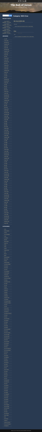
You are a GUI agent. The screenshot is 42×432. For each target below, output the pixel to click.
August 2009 (6, 119)
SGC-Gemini (6, 360)
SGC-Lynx (5, 376)
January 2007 (6, 172)
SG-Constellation (23, 36)
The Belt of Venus (21, 5)
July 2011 (5, 84)
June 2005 (5, 205)
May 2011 (5, 86)
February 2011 (6, 91)
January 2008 (6, 151)
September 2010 (6, 100)
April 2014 (5, 56)
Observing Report (6, 257)
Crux (15, 31)
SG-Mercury (6, 288)
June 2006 (5, 184)
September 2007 (6, 158)
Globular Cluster (6, 250)
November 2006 (6, 175)
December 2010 (6, 95)
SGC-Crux (27, 26)
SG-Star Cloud (6, 308)
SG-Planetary (6, 299)
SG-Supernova (6, 311)
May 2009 (5, 123)
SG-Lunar (5, 285)
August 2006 (6, 181)
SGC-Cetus (6, 346)
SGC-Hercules (6, 362)
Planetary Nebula (6, 262)
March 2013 (6, 63)
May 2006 (5, 186)
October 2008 (6, 135)
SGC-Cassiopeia (6, 341)
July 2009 (5, 121)
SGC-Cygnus (6, 355)
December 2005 (6, 195)
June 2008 (5, 142)
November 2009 (6, 114)
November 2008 (6, 133)
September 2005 (6, 200)
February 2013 (6, 65)
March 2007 (6, 168)
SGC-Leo (5, 367)
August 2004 (6, 223)
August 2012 (6, 72)
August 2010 (6, 102)
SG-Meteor (5, 292)
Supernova (5, 420)
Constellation (19, 36)
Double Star (19, 26)
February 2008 (6, 149)
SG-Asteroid (6, 267)
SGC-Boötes (6, 327)
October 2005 (6, 198)
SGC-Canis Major (6, 334)
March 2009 (6, 126)
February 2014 (6, 58)
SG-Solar (5, 306)
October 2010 (6, 98)
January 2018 (6, 40)
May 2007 (5, 165)
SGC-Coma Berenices (7, 348)
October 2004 (6, 219)
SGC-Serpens (6, 399)
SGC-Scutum (6, 397)
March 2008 (6, 147)
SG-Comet (5, 269)
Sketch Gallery (31, 26)
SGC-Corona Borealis (7, 350)
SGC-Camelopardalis (7, 329)
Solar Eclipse (6, 418)
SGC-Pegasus (6, 385)
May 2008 (5, 144)
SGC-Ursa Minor (6, 408)
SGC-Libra (5, 373)
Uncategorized (6, 425)
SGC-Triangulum (6, 404)
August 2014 (6, 54)
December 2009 (6, 112)
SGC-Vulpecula (6, 413)
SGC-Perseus (6, 387)
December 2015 (6, 49)
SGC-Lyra (5, 378)
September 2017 (6, 44)
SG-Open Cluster (6, 297)
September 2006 (6, 179)
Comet (5, 236)
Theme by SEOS (29, 430)
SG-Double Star (23, 26)
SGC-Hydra (6, 364)
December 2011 (6, 79)
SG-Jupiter (5, 283)
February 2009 (6, 128)
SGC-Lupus (6, 374)
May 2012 (5, 77)
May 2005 (5, 207)
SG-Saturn (5, 304)
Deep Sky (5, 239)
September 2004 (6, 221)
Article (5, 229)
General (5, 248)
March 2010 (6, 107)
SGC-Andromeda (6, 318)
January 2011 (6, 93)
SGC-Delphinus (6, 357)
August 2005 (6, 202)
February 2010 (6, 109)
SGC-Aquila (6, 322)
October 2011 (6, 82)
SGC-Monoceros (6, 380)
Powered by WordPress (24, 430)
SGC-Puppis (6, 390)
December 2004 (6, 216)
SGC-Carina (6, 339)
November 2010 (6, 96)
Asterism (5, 232)
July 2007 (5, 161)
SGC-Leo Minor (6, 369)
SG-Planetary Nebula (7, 301)
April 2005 (5, 209)
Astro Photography (7, 234)
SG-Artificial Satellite (7, 264)
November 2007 (6, 154)
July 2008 (5, 140)
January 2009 (6, 130)
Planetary (5, 260)
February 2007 (6, 170)
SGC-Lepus (6, 371)
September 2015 (6, 51)
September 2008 (6, 137)
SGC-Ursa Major (6, 406)
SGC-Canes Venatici (7, 332)
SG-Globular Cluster (7, 281)
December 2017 (6, 42)
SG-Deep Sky (6, 274)
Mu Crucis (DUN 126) (19, 21)
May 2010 (5, 105)
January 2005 (6, 214)
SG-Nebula (5, 294)
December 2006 (6, 174)
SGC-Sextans (6, 401)
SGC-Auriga (6, 325)
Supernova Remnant (7, 422)
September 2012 (6, 70)
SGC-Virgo (5, 411)
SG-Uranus (5, 315)
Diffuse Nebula (6, 241)
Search (10, 15)
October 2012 (6, 68)
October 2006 (6, 177)
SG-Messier (6, 290)
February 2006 (6, 191)
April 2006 (5, 188)
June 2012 (5, 75)
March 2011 (6, 89)
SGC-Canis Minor (6, 336)
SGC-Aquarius (6, 320)
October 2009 (6, 116)
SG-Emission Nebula (7, 278)
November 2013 (6, 61)
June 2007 (5, 163)
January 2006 (6, 193)
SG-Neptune (6, 295)
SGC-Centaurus (6, 343)
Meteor (5, 255)
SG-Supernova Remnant (7, 313)
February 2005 (6, 212)
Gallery (5, 246)
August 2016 (6, 47)
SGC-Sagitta (6, 392)
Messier (5, 253)
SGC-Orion (5, 383)
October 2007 (6, 156)
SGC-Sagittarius (6, 394)
